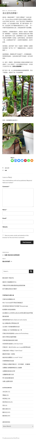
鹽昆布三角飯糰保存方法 (9, 282)
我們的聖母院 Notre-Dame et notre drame (15, 320)
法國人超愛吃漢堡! (8, 381)
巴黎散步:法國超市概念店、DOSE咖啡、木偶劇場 (16, 364)
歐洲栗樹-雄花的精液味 (9, 309)
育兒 (4, 405)
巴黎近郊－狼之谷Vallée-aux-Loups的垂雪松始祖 (16, 347)
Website (5, 227)
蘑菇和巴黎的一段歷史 (9, 354)
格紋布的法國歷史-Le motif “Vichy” (13, 357)
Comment (6, 186)
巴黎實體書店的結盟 (8, 361)
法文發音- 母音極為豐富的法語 (11, 326)
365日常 (7, 168)
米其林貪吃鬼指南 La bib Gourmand (13, 344)
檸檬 (6, 170)
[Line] (12, 160)
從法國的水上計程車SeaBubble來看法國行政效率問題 (18, 313)
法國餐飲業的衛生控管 (9, 371)
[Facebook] (15, 160)
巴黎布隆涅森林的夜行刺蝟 (10, 340)
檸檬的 (6, 2)
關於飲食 (5, 415)
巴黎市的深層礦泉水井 (9, 299)
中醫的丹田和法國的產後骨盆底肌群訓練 (14, 285)
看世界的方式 (6, 402)
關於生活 (5, 412)
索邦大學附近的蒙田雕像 (9, 337)
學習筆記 (5, 398)
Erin (14, 10)
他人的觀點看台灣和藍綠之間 (11, 323)
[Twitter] (22, 160)
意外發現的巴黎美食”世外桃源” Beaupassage (15, 306)
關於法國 (5, 409)
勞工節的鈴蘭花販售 (8, 378)
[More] (31, 160)
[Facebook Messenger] (18, 160)
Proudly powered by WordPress (11, 438)
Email (5, 218)
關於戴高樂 (6, 316)
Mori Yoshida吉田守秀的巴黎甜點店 (13, 302)
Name (5, 209)
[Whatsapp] (28, 160)
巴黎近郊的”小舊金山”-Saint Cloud (12, 350)
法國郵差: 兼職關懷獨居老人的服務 (12, 367)
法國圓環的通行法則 (8, 374)
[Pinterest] (25, 160)
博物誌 (4, 395)
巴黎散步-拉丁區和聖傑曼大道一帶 (12, 330)
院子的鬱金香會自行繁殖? (10, 289)
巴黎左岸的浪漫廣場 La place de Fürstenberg (15, 333)
